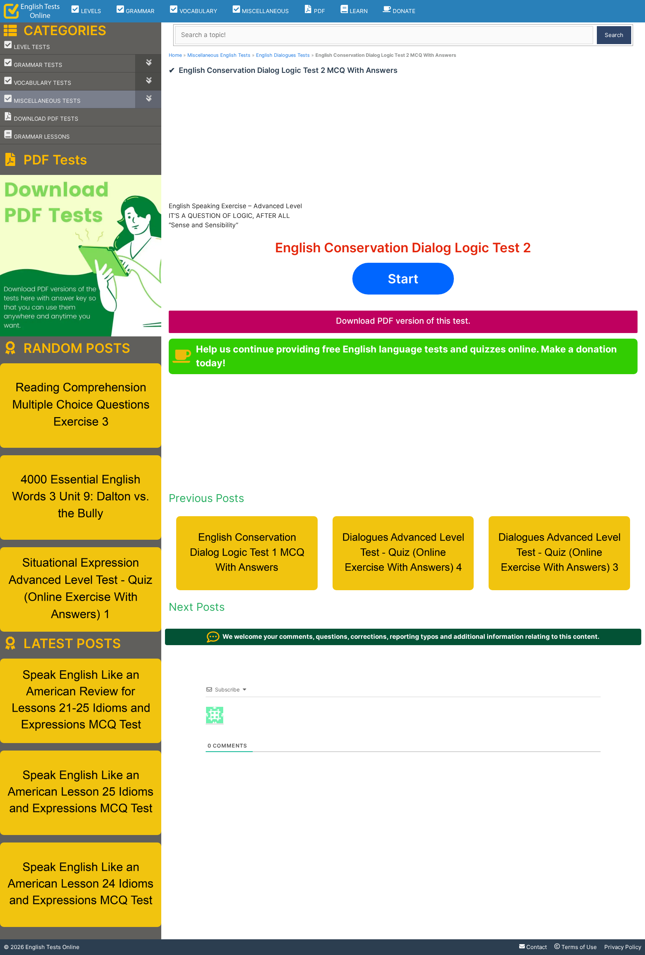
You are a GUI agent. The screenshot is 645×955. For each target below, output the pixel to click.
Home (175, 55)
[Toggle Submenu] (148, 63)
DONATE (403, 11)
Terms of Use (578, 947)
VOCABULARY (197, 11)
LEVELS (90, 11)
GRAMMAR (139, 11)
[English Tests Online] (32, 11)
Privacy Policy (622, 947)
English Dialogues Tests (283, 55)
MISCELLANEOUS (264, 11)
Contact (536, 947)
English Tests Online (52, 947)
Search (614, 34)
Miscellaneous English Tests (218, 55)
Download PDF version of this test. (403, 321)
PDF (318, 11)
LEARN (358, 11)
